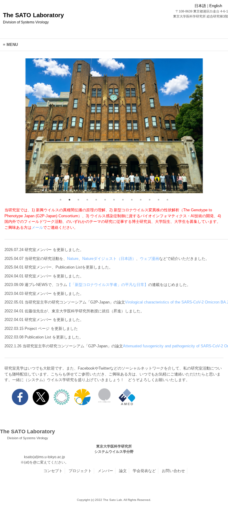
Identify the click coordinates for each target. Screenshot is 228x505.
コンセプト (53, 471)
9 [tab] (132, 200)
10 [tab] (141, 200)
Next (207, 127)
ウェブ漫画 (149, 258)
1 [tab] (61, 200)
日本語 (200, 6)
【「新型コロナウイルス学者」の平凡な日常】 (107, 284)
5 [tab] (96, 200)
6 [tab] (105, 200)
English (215, 6)
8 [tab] (123, 200)
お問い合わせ (173, 471)
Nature (72, 258)
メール (37, 227)
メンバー (105, 471)
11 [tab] (150, 200)
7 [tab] (114, 200)
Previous (20, 127)
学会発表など (144, 471)
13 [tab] (167, 200)
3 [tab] (78, 200)
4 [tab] (87, 200)
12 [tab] (159, 200)
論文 (123, 471)
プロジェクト (80, 471)
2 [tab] (69, 200)
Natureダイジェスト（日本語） (109, 258)
